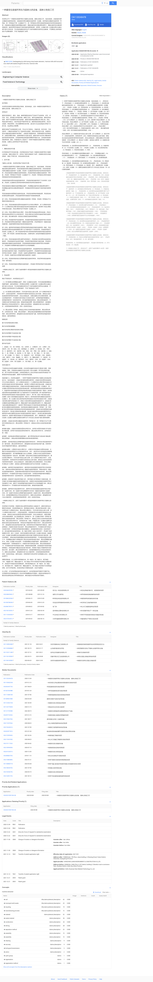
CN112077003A (8, 707)
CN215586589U (8, 759)
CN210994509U (8, 747)
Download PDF (78, 24)
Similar (101, 24)
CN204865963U (8, 594)
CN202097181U (8, 731)
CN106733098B (8, 690)
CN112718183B (8, 711)
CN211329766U (8, 723)
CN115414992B (8, 656)
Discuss (99, 85)
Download (97, 892)
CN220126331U (8, 751)
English (84, 30)
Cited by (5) (89, 80)
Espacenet (83, 85)
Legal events (98, 80)
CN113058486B (8, 648)
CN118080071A (8, 764)
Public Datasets (74, 979)
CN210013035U (8, 610)
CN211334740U (8, 739)
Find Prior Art (91, 24)
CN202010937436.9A (9, 795)
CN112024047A (8, 678)
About (53, 979)
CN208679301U (8, 606)
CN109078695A (8, 602)
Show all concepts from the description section (17, 967)
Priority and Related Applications (89, 82)
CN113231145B (8, 652)
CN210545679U (8, 772)
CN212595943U (8, 735)
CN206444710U (8, 686)
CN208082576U (8, 755)
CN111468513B (8, 694)
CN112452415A (8, 703)
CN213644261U (8, 727)
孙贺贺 (84, 32)
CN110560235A (8, 682)
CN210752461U (8, 618)
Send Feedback (62, 979)
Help (100, 979)
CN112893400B (8, 644)
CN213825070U (8, 768)
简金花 (79, 32)
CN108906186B (8, 699)
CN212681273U (8, 776)
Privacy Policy (92, 979)
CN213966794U (8, 719)
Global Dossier (91, 85)
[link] (33, 63)
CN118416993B (8, 660)
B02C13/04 (8, 61)
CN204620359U (8, 590)
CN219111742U (8, 743)
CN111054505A (8, 614)
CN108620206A (8, 598)
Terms (84, 979)
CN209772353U (8, 715)
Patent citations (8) (80, 80)
